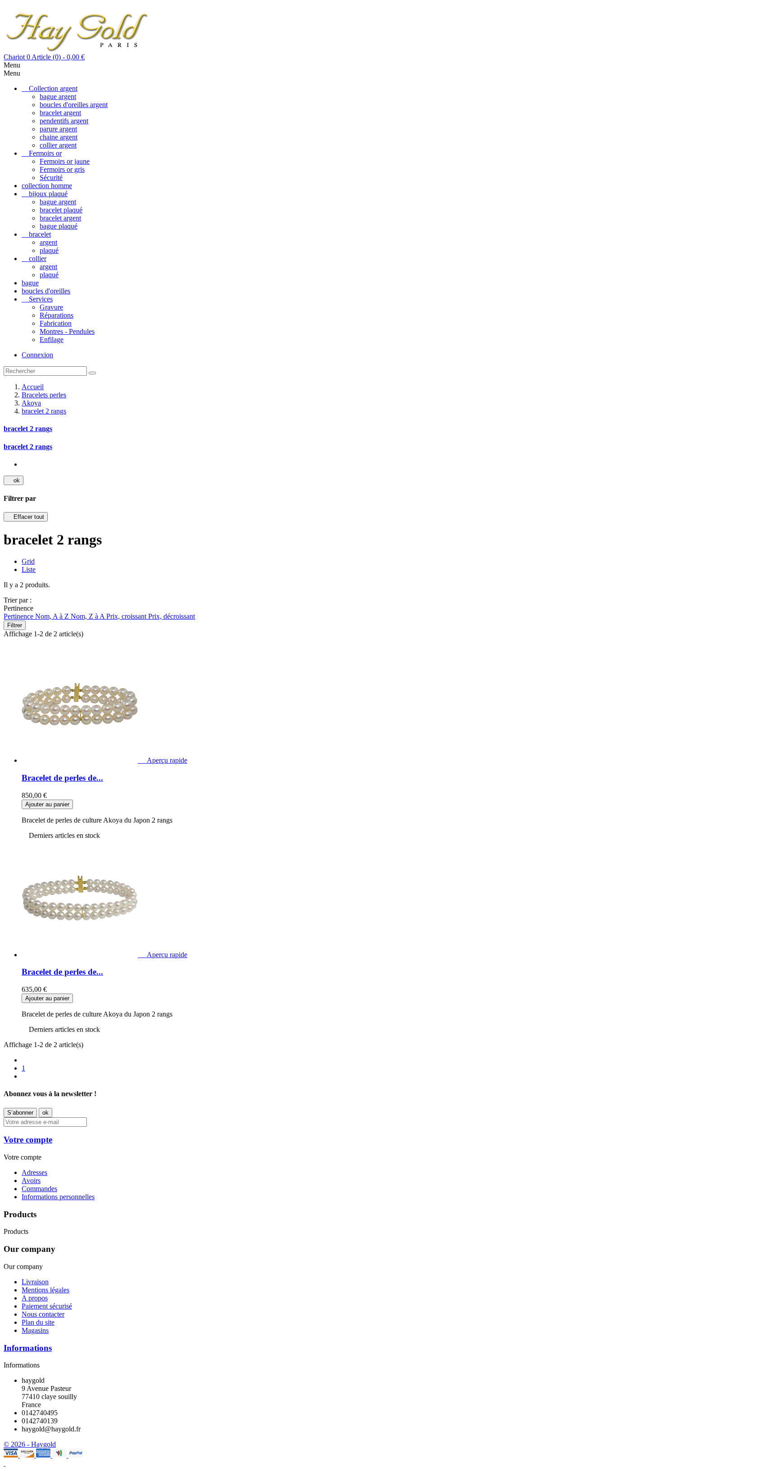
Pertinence (19, 616)
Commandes (39, 1188)
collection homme (47, 185)
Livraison (35, 1282)
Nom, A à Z (53, 616)
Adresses (34, 1172)
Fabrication (56, 323)
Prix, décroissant (171, 616)
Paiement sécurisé (47, 1306)
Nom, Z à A (88, 616)
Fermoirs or (45, 153)
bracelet (40, 234)
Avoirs (31, 1180)
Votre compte (28, 1139)
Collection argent (53, 88)
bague (30, 283)
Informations (28, 1348)
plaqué (49, 250)
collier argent (58, 145)
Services (41, 299)
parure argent (58, 129)
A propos (35, 1298)
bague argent (58, 96)
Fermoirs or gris (62, 169)
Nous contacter (43, 1314)
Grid (28, 561)
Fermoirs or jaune (65, 161)
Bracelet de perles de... (62, 778)
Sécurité (51, 177)
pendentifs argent (64, 121)
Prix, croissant (127, 616)
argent (48, 242)
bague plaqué (58, 226)
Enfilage (51, 339)
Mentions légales (45, 1290)
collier (37, 258)
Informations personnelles (58, 1197)
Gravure (51, 307)
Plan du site (38, 1322)
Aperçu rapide (163, 760)
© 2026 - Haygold (30, 1444)
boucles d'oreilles (46, 291)
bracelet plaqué (61, 210)
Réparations (56, 315)
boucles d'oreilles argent (74, 104)
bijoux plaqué (48, 194)
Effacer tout (25, 516)
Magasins (35, 1330)
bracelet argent (60, 113)
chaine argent (58, 137)
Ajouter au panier (47, 804)
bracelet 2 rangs (28, 428)
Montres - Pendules (67, 331)
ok (13, 480)
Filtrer (14, 625)
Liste (29, 569)
